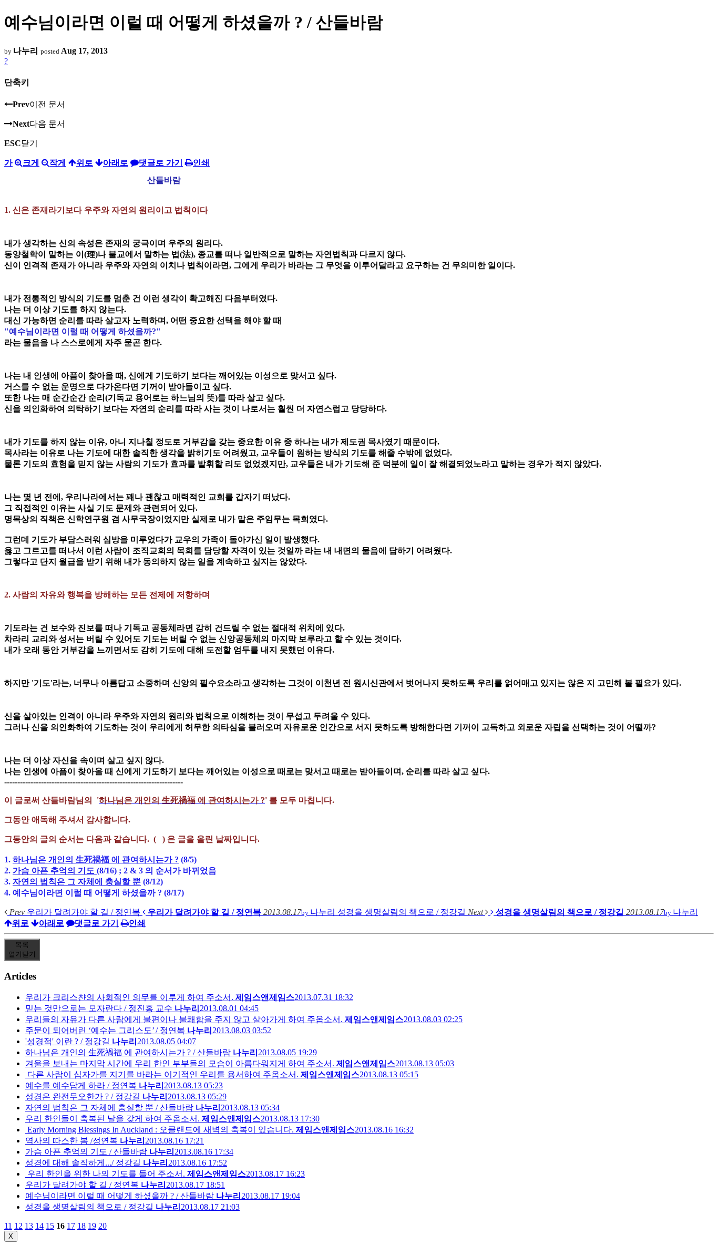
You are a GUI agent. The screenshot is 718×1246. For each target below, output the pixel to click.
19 (92, 1225)
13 (29, 1225)
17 (71, 1225)
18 (81, 1225)
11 (8, 1225)
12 (18, 1225)
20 (102, 1225)
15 (50, 1225)
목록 (22, 949)
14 (39, 1225)
